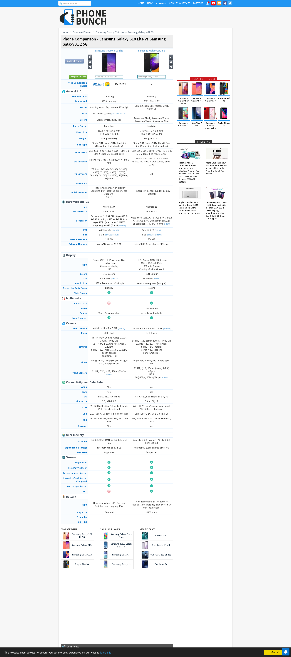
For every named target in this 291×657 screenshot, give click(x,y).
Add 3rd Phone (74, 61)
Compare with (69, 529)
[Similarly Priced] (118, 114)
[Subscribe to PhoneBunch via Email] (219, 4)
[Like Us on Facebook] (224, 4)
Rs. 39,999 (120, 83)
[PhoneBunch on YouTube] (213, 4)
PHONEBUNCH (91, 17)
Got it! (275, 652)
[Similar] (122, 225)
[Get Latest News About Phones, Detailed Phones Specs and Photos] (67, 17)
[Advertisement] (177, 17)
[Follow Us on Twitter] (229, 4)
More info (105, 652)
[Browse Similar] (112, 235)
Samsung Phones (110, 529)
